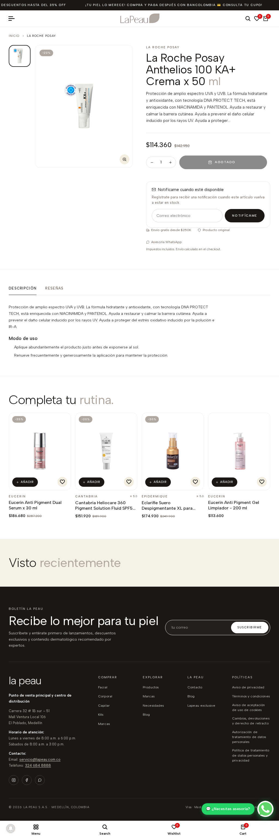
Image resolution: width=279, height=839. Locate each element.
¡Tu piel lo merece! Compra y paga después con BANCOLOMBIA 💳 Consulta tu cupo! (174, 5)
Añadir (27, 482)
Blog (191, 696)
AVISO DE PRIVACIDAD (248, 687)
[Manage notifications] (10, 828)
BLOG (146, 714)
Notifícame (244, 215)
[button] (62, 482)
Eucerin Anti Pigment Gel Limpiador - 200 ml (233, 505)
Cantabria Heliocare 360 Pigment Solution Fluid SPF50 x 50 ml (105, 508)
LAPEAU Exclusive (201, 705)
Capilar (104, 705)
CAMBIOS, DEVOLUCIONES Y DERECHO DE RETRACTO (250, 720)
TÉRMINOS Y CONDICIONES (251, 696)
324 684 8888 (38, 765)
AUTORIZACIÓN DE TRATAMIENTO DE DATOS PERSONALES (249, 737)
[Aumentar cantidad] (170, 162)
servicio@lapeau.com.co (39, 759)
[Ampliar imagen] (124, 159)
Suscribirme (249, 627)
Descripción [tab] (23, 288)
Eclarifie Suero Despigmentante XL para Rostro (167, 508)
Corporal (105, 696)
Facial (102, 687)
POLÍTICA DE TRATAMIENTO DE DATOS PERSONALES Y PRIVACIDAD (250, 755)
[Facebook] (27, 780)
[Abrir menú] (13, 18)
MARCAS (148, 696)
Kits (101, 714)
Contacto (194, 687)
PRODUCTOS (151, 687)
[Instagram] (14, 780)
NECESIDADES (153, 705)
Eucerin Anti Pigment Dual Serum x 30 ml (35, 505)
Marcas (104, 724)
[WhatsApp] (40, 780)
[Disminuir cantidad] (151, 162)
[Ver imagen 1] (20, 56)
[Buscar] (247, 18)
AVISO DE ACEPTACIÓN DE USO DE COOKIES (248, 707)
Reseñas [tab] (54, 288)
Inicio (14, 36)
